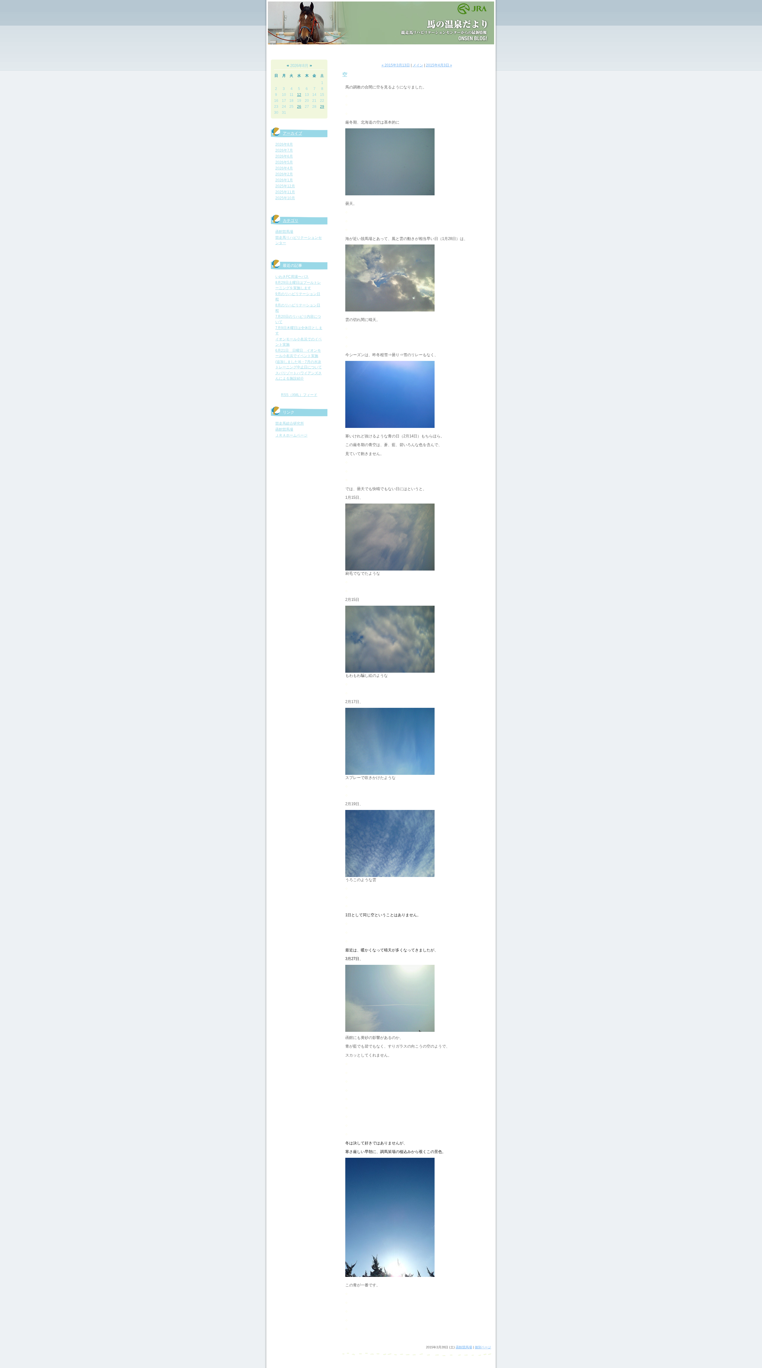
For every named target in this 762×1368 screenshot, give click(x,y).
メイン (418, 65)
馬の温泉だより (381, 22)
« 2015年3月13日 (396, 65)
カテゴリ (290, 220)
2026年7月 (284, 150)
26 (299, 107)
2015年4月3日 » (439, 65)
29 (322, 107)
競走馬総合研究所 (289, 423)
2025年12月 (285, 186)
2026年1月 (284, 180)
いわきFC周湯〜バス (292, 277)
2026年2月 (284, 174)
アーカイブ (292, 133)
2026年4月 (284, 168)
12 (299, 95)
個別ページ (483, 1347)
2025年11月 (285, 192)
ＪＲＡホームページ (291, 435)
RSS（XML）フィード (299, 395)
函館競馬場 (284, 232)
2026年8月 (284, 144)
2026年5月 (284, 162)
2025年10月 (285, 198)
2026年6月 (284, 156)
